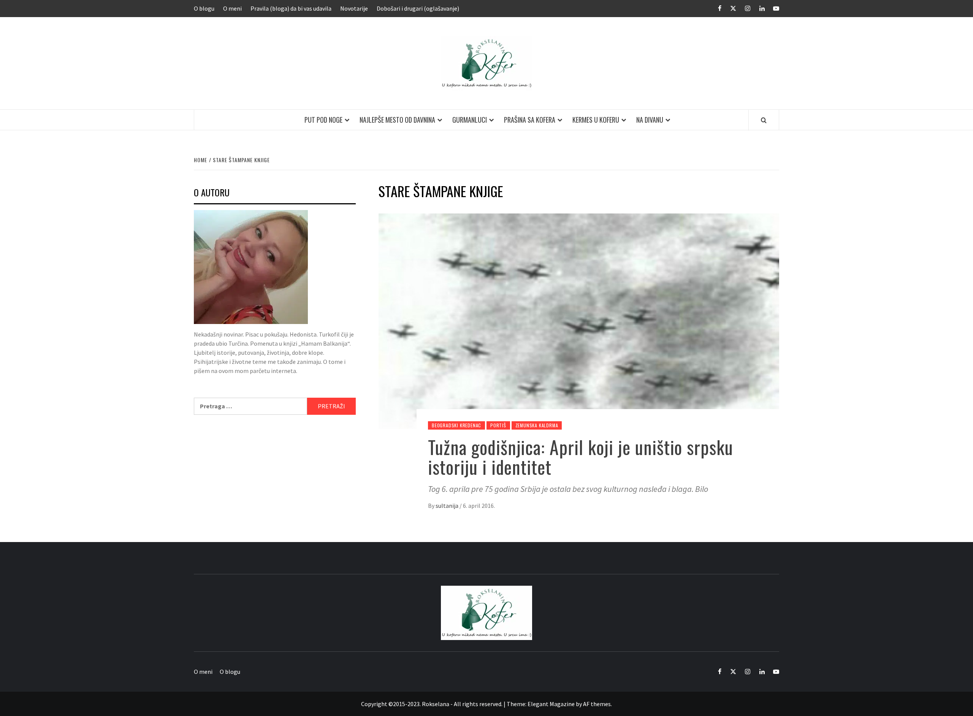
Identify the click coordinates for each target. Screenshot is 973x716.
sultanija (448, 505)
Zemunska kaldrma (536, 425)
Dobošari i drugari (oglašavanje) (418, 8)
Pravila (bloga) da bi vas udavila (290, 8)
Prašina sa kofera (529, 120)
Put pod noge (323, 120)
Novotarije (354, 8)
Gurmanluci (469, 120)
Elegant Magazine (551, 704)
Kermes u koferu (595, 120)
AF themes (597, 704)
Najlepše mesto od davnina (397, 120)
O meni (232, 8)
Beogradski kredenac (456, 425)
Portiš (498, 425)
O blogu (204, 8)
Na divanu (649, 120)
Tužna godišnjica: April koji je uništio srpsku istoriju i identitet (580, 456)
